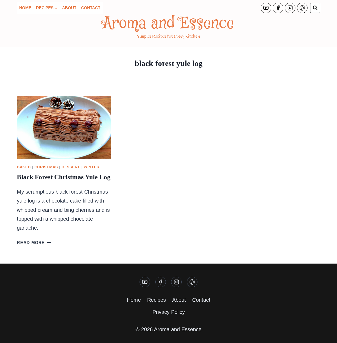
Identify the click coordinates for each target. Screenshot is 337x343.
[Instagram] (290, 8)
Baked (24, 167)
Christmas (46, 167)
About (69, 8)
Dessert (71, 167)
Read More (34, 242)
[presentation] (64, 127)
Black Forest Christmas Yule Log (64, 176)
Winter (91, 167)
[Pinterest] (302, 8)
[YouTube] (266, 8)
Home (25, 8)
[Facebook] (278, 8)
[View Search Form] (315, 8)
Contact (90, 8)
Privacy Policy (168, 312)
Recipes (156, 300)
